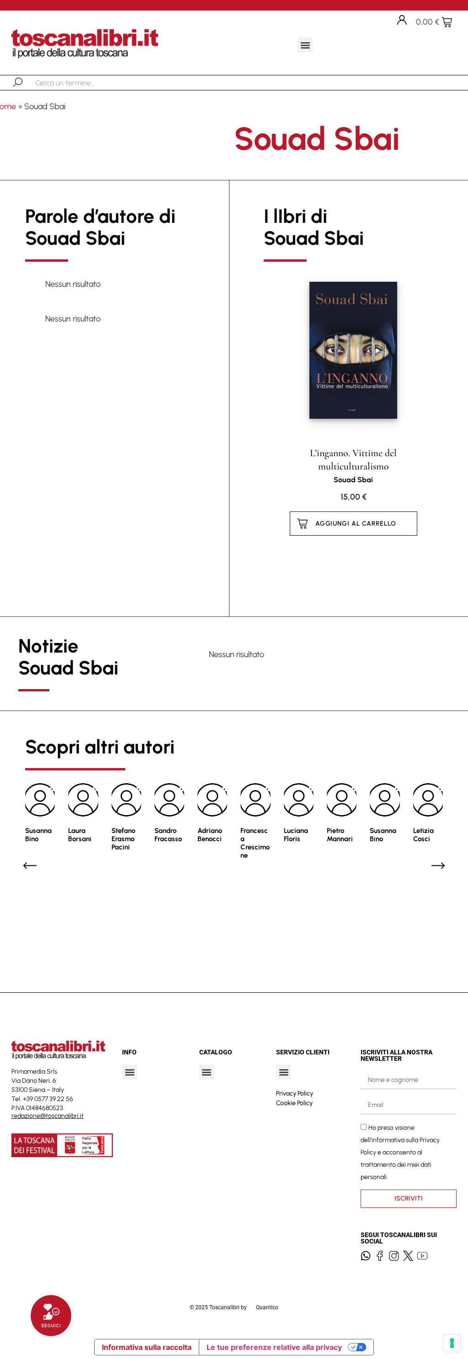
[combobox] (82, 82)
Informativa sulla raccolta (146, 1347)
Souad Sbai (353, 479)
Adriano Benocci (209, 835)
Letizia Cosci (423, 835)
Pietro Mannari (340, 835)
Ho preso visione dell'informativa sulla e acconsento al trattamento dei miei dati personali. (400, 1152)
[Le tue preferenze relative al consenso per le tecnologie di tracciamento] (452, 1343)
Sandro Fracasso (168, 835)
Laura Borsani (79, 835)
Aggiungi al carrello (355, 523)
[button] (305, 45)
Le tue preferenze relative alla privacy (274, 1347)
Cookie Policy (294, 1103)
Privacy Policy (294, 1093)
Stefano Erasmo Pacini (123, 839)
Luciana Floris (296, 835)
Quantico (267, 1307)
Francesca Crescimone (255, 843)
